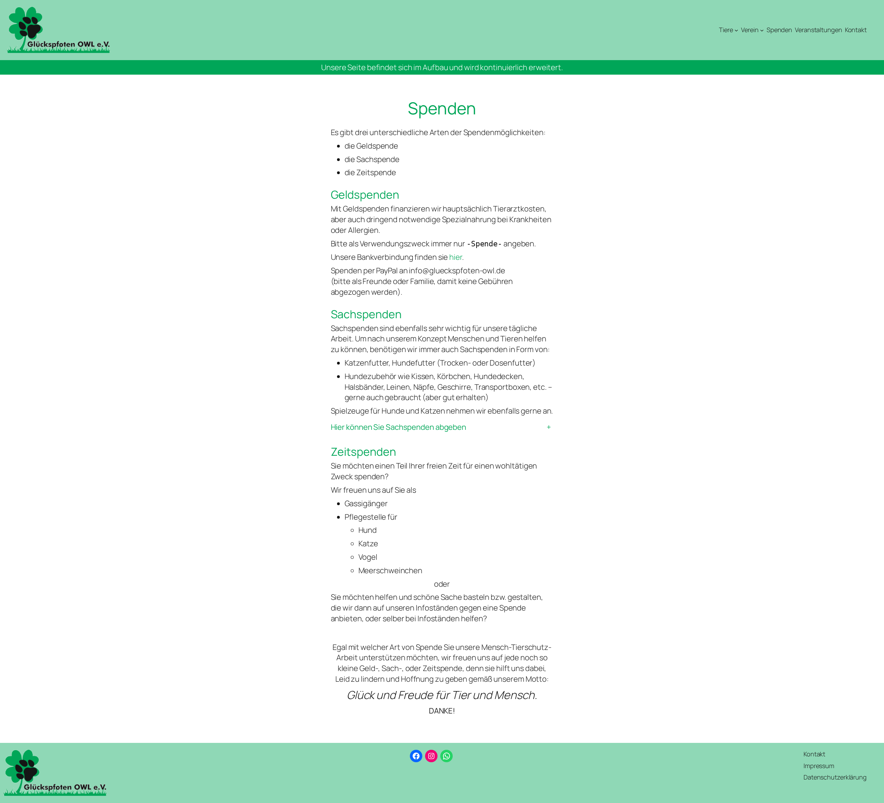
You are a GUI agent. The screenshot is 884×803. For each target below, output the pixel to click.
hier (455, 257)
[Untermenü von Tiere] (736, 30)
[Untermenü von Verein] (762, 30)
